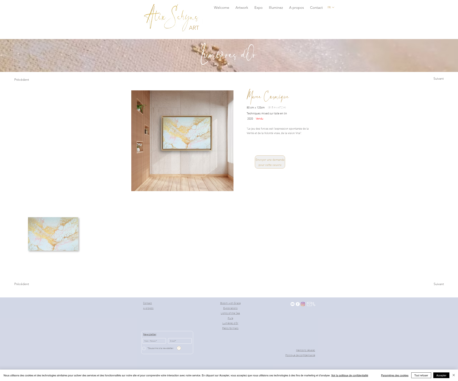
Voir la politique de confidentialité (349, 375)
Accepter (441, 375)
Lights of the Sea (230, 312)
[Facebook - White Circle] (298, 304)
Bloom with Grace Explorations (230, 305)
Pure (230, 317)
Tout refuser (421, 375)
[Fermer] (454, 375)
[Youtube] (292, 304)
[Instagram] (303, 304)
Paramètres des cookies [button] (394, 375)
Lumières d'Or (230, 322)
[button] (241, 7)
